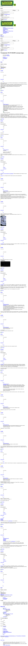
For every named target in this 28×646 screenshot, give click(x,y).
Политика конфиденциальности (7, 632)
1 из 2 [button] (1, 62)
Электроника (5, 616)
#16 (3, 405)
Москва (4, 167)
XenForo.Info (7, 636)
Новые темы (3, 606)
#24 (3, 564)
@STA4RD (2, 173)
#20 (3, 476)
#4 (3, 148)
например (2, 519)
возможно (4, 540)
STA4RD (2, 70)
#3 (3, 131)
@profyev (2, 175)
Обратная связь (5, 630)
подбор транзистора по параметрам (8, 173)
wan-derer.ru (4, 168)
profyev (2, 92)
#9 (3, 258)
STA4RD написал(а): (6, 104)
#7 (3, 212)
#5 (3, 172)
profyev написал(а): (5, 190)
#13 (3, 344)
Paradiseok (4, 626)
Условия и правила (5, 631)
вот (6, 478)
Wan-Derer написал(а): (6, 304)
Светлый (4, 628)
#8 (3, 242)
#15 (3, 382)
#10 (3, 283)
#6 (3, 189)
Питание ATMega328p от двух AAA (8, 613)
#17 (3, 423)
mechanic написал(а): (6, 149)
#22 (3, 517)
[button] (1, 20)
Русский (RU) (5, 629)
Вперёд (1, 61)
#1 (3, 81)
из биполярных (10, 520)
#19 (3, 461)
